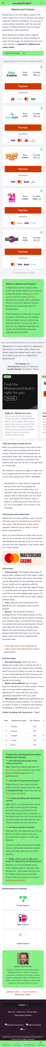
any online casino (14, 770)
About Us (11, 1012)
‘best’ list (38, 541)
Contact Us (20, 1012)
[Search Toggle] (42, 3)
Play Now (23, 86)
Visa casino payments (16, 793)
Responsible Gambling (23, 1015)
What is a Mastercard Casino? (18, 60)
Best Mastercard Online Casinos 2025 (22, 56)
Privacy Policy (31, 1012)
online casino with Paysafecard (18, 649)
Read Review (23, 93)
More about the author (29, 983)
